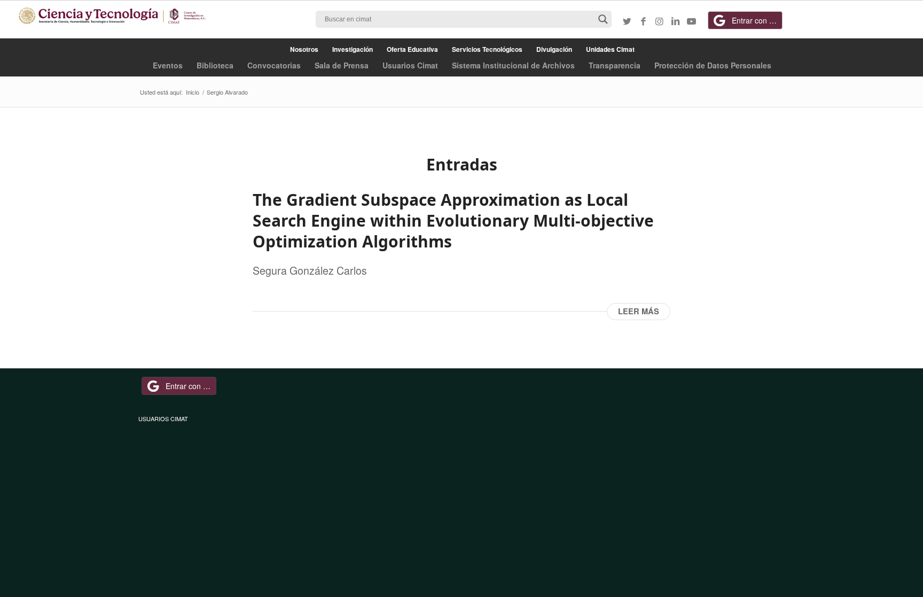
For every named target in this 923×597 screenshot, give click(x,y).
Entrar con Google (757, 20)
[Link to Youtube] (691, 21)
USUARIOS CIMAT (163, 418)
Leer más (638, 311)
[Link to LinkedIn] (675, 21)
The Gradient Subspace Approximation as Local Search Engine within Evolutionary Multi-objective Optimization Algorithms (453, 220)
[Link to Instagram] (659, 21)
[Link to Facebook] (643, 21)
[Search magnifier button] (603, 19)
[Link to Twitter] (627, 21)
